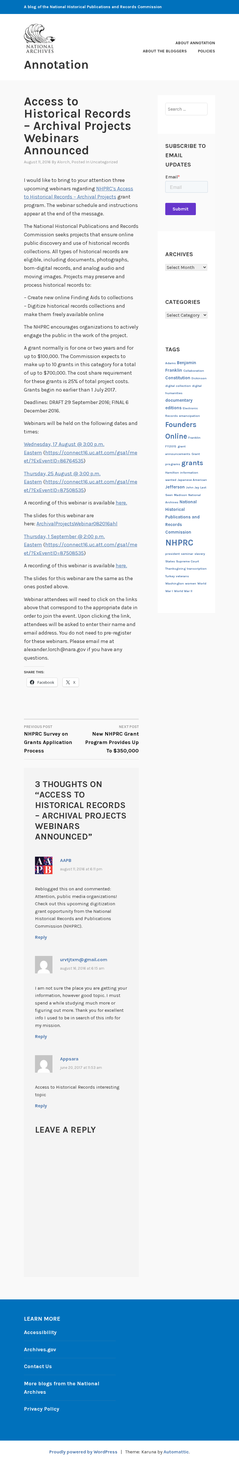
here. (121, 503)
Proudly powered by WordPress (83, 1452)
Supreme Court (187, 561)
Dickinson (199, 378)
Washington (174, 583)
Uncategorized (104, 162)
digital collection (178, 386)
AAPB (65, 860)
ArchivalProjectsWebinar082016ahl (76, 523)
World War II (183, 591)
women (190, 583)
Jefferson (175, 487)
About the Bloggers (165, 51)
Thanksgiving (175, 569)
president (172, 554)
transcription (197, 569)
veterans (182, 576)
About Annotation (195, 42)
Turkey (170, 576)
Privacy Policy (41, 1409)
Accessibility (40, 1332)
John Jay (192, 487)
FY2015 (170, 446)
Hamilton (172, 472)
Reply (41, 937)
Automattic (176, 1452)
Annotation (56, 64)
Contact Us (38, 1366)
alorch (63, 162)
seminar (187, 554)
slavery (199, 554)
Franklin (194, 438)
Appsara (69, 1059)
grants (192, 463)
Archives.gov (40, 1349)
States (170, 561)
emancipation (189, 416)
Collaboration (193, 371)
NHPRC (179, 543)
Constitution (177, 377)
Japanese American (192, 480)
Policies (206, 51)
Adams (170, 363)
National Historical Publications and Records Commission (182, 517)
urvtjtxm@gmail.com (83, 959)
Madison (180, 495)
